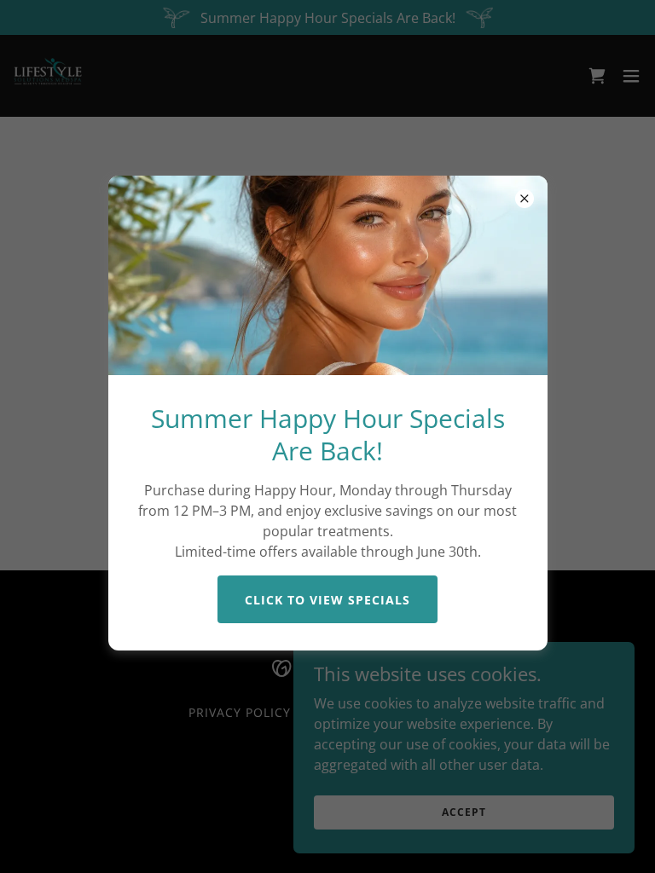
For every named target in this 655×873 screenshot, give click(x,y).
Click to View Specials (327, 600)
